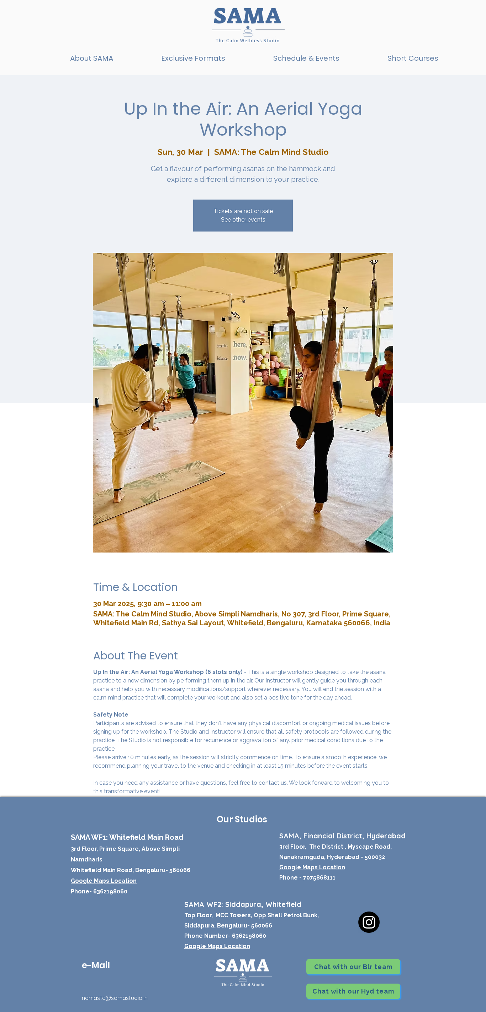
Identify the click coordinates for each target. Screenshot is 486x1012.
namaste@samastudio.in (115, 997)
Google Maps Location (217, 946)
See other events (243, 219)
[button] (193, 58)
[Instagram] (369, 922)
